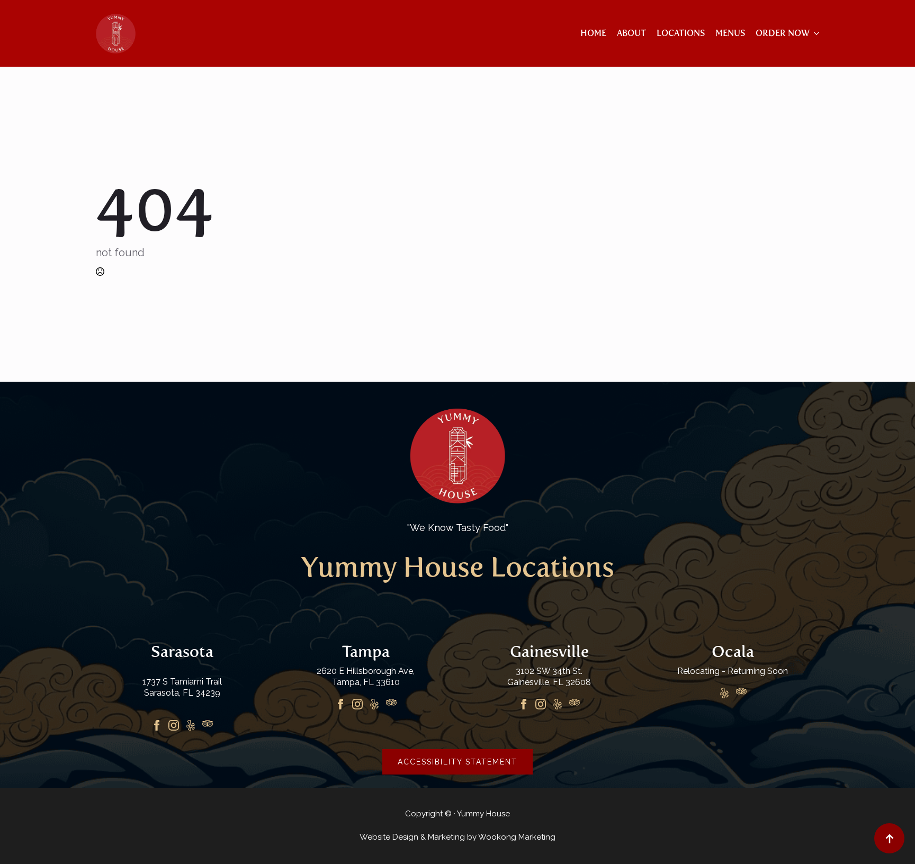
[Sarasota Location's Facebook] (156, 725)
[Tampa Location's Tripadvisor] (391, 704)
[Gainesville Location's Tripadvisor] (574, 704)
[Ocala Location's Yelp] (724, 693)
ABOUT (631, 33)
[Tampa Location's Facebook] (340, 704)
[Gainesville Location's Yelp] (557, 704)
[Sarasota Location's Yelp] (190, 725)
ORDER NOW (783, 33)
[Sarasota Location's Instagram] (173, 725)
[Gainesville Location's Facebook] (523, 704)
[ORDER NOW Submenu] (814, 33)
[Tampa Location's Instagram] (357, 704)
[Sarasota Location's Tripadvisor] (207, 725)
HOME (593, 33)
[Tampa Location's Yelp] (374, 704)
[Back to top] (889, 838)
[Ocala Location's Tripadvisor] (741, 693)
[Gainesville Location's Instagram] (540, 704)
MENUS (730, 33)
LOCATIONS (681, 33)
